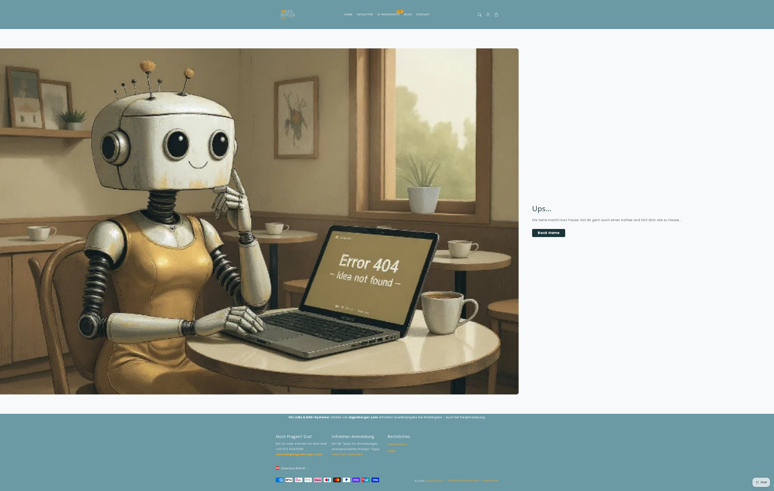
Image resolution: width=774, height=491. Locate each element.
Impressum (490, 480)
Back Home (548, 232)
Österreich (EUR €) (293, 468)
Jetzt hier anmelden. (347, 454)
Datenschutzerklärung (463, 480)
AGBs (392, 451)
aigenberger (434, 481)
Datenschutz (397, 444)
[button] (479, 14)
